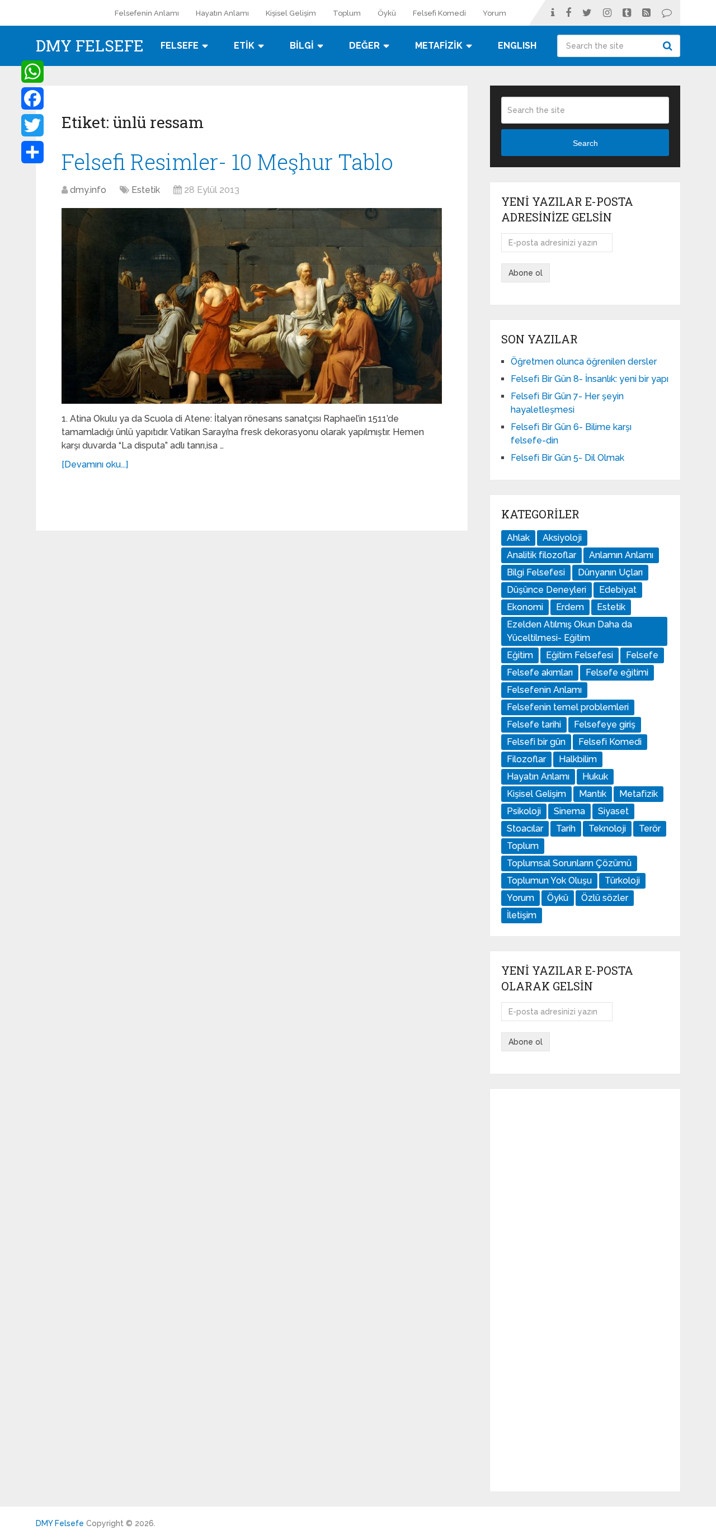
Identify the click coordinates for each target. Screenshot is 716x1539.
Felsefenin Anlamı (147, 13)
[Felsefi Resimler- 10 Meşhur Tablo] (252, 306)
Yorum (494, 13)
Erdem (570, 607)
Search (669, 46)
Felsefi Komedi (439, 13)
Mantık (592, 794)
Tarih (566, 828)
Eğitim (520, 655)
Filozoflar (526, 759)
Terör (650, 828)
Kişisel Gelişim (291, 13)
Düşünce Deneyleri (546, 589)
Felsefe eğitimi (617, 672)
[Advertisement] (585, 1290)
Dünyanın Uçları (610, 572)
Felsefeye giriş (604, 724)
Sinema (569, 811)
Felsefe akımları (540, 672)
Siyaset (613, 811)
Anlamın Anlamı (621, 555)
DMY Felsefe (90, 46)
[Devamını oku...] (95, 464)
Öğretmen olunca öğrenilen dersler (584, 361)
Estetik (145, 190)
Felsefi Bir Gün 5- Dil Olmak (567, 457)
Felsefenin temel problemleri (568, 707)
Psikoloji (524, 811)
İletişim (521, 915)
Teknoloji (607, 828)
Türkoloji (622, 880)
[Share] (32, 152)
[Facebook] (32, 98)
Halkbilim (578, 759)
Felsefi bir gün (536, 742)
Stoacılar (525, 828)
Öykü (387, 13)
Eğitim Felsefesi (579, 655)
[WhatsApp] (32, 71)
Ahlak (518, 537)
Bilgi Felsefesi (536, 572)
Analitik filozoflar (541, 555)
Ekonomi (525, 607)
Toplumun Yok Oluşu (549, 880)
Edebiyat (618, 589)
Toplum (347, 13)
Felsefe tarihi (534, 724)
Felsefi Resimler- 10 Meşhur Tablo (227, 162)
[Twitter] (32, 125)
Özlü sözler (604, 898)
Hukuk (595, 776)
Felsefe (642, 655)
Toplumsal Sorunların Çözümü (569, 863)
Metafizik (638, 794)
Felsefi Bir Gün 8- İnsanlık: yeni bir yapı (589, 379)
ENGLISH (517, 45)
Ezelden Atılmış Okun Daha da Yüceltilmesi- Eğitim (569, 631)
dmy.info (88, 190)
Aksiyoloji (562, 537)
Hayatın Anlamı (222, 13)
